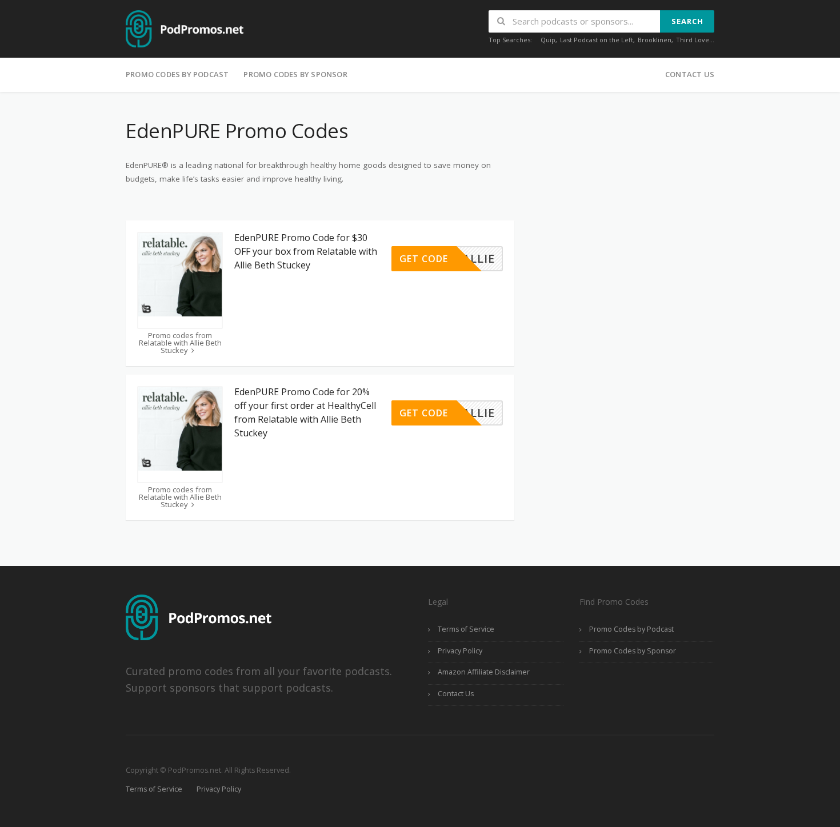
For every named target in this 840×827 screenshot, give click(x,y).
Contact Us (689, 74)
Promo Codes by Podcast (177, 74)
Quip (548, 39)
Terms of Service (466, 629)
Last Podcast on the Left (596, 39)
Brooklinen (654, 39)
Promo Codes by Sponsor (295, 74)
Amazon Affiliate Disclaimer (484, 672)
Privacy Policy (460, 651)
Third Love (692, 39)
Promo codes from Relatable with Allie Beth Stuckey (180, 343)
